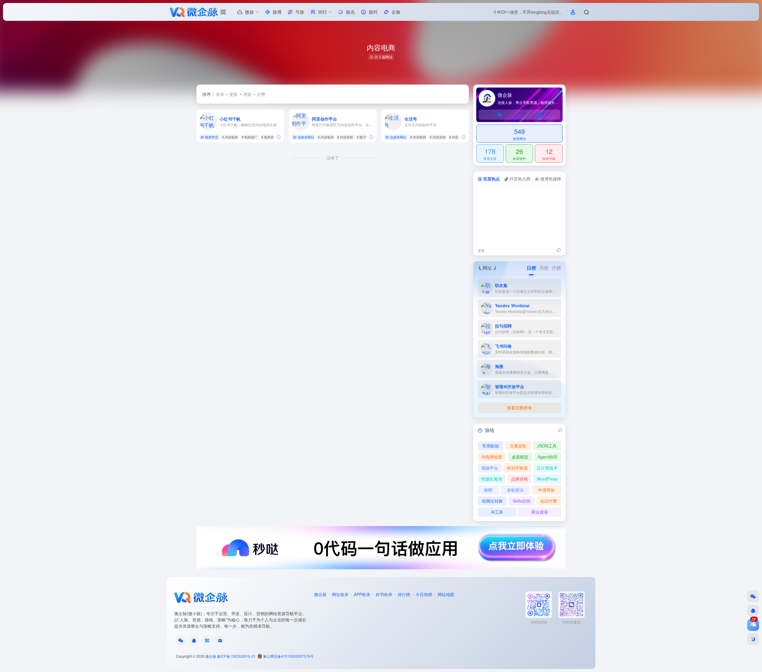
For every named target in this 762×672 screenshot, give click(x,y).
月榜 (556, 267)
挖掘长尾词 (491, 479)
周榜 (544, 267)
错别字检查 (517, 468)
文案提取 (518, 446)
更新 (233, 94)
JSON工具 (547, 446)
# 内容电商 (230, 137)
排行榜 (404, 594)
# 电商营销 (269, 137)
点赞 (261, 94)
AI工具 (497, 512)
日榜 (531, 267)
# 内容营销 (345, 137)
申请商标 (546, 490)
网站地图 (446, 594)
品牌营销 (519, 479)
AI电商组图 (492, 457)
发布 (220, 94)
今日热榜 (424, 594)
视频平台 (489, 468)
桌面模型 (520, 457)
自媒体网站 (306, 137)
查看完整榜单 (519, 408)
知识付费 (548, 501)
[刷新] (558, 250)
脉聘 (488, 490)
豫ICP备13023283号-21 (236, 656)
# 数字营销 (365, 137)
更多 (481, 250)
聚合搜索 (539, 512)
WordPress (547, 479)
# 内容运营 (457, 137)
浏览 (247, 94)
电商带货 (211, 137)
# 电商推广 (249, 137)
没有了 (333, 158)
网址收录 (340, 594)
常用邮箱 (490, 446)
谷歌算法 (515, 490)
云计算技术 (547, 468)
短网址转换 (492, 501)
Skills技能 (521, 501)
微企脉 (320, 594)
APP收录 (362, 594)
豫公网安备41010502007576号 (288, 656)
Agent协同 (547, 457)
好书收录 (384, 594)
